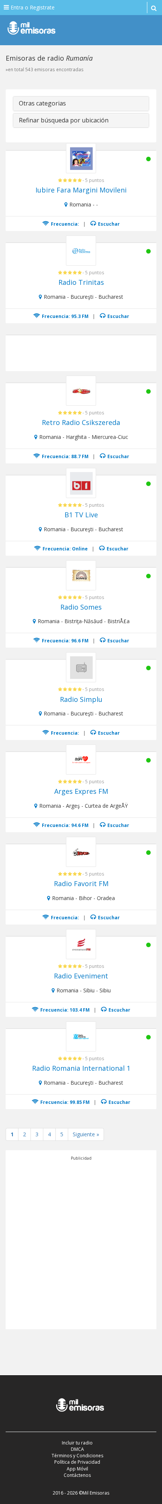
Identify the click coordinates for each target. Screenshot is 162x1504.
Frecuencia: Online (64, 549)
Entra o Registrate (32, 7)
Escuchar (108, 224)
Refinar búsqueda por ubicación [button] (64, 120)
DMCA (77, 1449)
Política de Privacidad (77, 1462)
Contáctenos (77, 1475)
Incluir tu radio (77, 1443)
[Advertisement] (81, 1243)
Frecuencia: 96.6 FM (65, 640)
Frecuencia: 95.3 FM (65, 316)
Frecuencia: (64, 224)
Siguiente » (86, 1134)
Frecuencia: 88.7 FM (65, 456)
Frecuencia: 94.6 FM (65, 825)
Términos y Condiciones (77, 1455)
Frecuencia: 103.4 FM (64, 1010)
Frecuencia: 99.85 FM (64, 1102)
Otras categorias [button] (42, 103)
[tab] (81, 103)
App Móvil (77, 1469)
